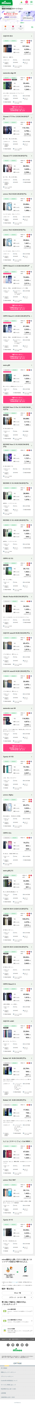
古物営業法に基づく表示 (8, 1397)
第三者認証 (4, 1368)
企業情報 (3, 1393)
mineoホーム (5, 1339)
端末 (10, 1339)
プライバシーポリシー (7, 1376)
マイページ (14, 1282)
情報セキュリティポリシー (8, 1372)
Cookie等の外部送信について (9, 1380)
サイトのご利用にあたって (8, 1384)
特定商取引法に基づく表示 (8, 1389)
